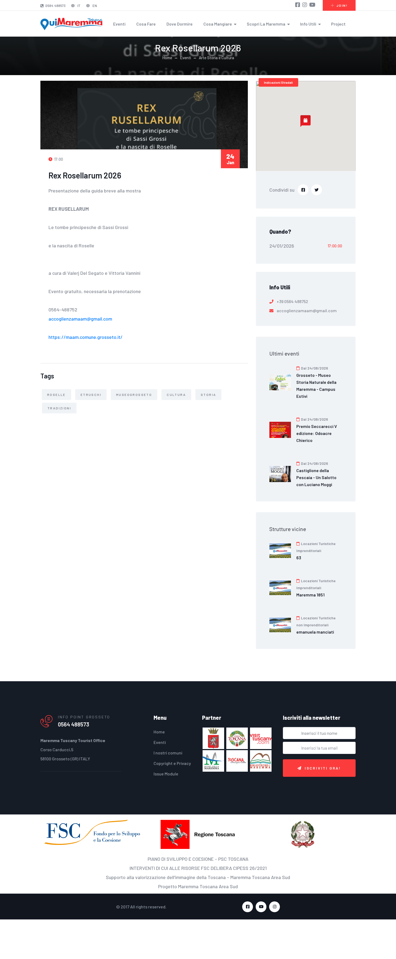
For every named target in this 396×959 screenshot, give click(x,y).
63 (298, 557)
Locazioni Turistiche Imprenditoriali (316, 547)
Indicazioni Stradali (278, 82)
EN (94, 5)
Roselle (56, 394)
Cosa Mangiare (217, 23)
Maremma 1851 (310, 594)
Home (167, 57)
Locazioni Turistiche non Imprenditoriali (316, 621)
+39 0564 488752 (292, 301)
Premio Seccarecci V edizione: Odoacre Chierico (316, 433)
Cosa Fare (146, 23)
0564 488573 (55, 5)
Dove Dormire (179, 23)
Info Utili (308, 23)
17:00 (58, 159)
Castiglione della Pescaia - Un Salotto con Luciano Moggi (316, 477)
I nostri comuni (168, 752)
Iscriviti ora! (323, 768)
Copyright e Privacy (172, 763)
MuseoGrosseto (134, 394)
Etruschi (91, 394)
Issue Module (166, 773)
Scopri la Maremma (266, 23)
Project (338, 23)
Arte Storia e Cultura (216, 57)
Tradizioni (59, 408)
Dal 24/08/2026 (314, 368)
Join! (342, 5)
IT (79, 5)
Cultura (176, 394)
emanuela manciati (315, 631)
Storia (208, 394)
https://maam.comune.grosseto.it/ (85, 337)
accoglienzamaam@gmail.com (80, 319)
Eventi (119, 23)
